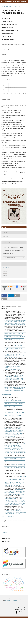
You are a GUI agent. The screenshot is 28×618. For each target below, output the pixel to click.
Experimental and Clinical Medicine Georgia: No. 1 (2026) (13, 405)
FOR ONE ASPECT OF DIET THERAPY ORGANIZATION (15, 354)
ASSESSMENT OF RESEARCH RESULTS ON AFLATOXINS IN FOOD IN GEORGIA (14, 491)
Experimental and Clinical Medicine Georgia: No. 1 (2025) (14, 389)
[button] (4, 295)
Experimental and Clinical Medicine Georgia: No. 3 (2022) (13, 349)
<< (2, 516)
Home (3, 6)
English (4, 530)
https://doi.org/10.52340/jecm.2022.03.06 (14, 44)
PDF (5, 227)
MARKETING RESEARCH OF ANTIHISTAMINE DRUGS (14, 465)
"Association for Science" (11, 600)
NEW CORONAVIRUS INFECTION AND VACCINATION (12, 510)
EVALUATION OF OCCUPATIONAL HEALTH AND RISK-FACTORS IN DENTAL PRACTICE (15, 413)
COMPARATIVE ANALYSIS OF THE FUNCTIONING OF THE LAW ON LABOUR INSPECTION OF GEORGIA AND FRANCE (14, 402)
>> (13, 516)
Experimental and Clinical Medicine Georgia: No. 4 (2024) (13, 368)
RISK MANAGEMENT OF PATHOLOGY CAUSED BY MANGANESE (14, 387)
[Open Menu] (1, 1)
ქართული (4, 532)
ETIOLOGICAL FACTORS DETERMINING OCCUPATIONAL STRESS (14, 347)
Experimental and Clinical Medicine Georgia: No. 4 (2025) (13, 435)
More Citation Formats (9, 257)
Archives (8, 6)
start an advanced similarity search (17, 520)
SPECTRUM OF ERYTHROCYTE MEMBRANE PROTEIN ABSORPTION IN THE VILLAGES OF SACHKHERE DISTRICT (15, 321)
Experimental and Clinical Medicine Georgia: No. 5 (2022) (14, 338)
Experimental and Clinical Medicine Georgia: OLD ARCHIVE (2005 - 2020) (14, 460)
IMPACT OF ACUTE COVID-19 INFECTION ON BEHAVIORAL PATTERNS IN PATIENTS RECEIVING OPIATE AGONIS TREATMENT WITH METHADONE (14, 500)
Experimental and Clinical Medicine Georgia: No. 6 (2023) (15, 466)
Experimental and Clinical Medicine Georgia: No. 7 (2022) (15, 512)
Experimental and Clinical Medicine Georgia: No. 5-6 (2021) (15, 356)
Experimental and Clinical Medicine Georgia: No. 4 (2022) (15, 323)
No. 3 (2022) (14, 6)
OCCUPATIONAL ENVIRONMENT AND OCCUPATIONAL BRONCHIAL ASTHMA (13, 377)
